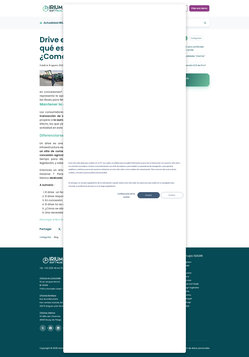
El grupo (187, 262)
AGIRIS (186, 265)
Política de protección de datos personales (187, 348)
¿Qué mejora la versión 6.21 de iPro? (187, 65)
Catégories (195, 38)
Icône (186, 276)
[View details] (43, 328)
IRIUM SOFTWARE (191, 284)
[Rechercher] (205, 23)
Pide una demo (199, 8)
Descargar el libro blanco (54, 219)
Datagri (187, 302)
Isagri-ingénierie (191, 287)
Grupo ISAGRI (193, 256)
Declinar (172, 195)
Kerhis (186, 291)
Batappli (188, 298)
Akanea (187, 295)
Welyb (187, 306)
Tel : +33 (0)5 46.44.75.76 (53, 268)
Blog (56, 237)
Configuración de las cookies (126, 195)
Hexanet (187, 273)
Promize (187, 280)
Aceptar (148, 195)
